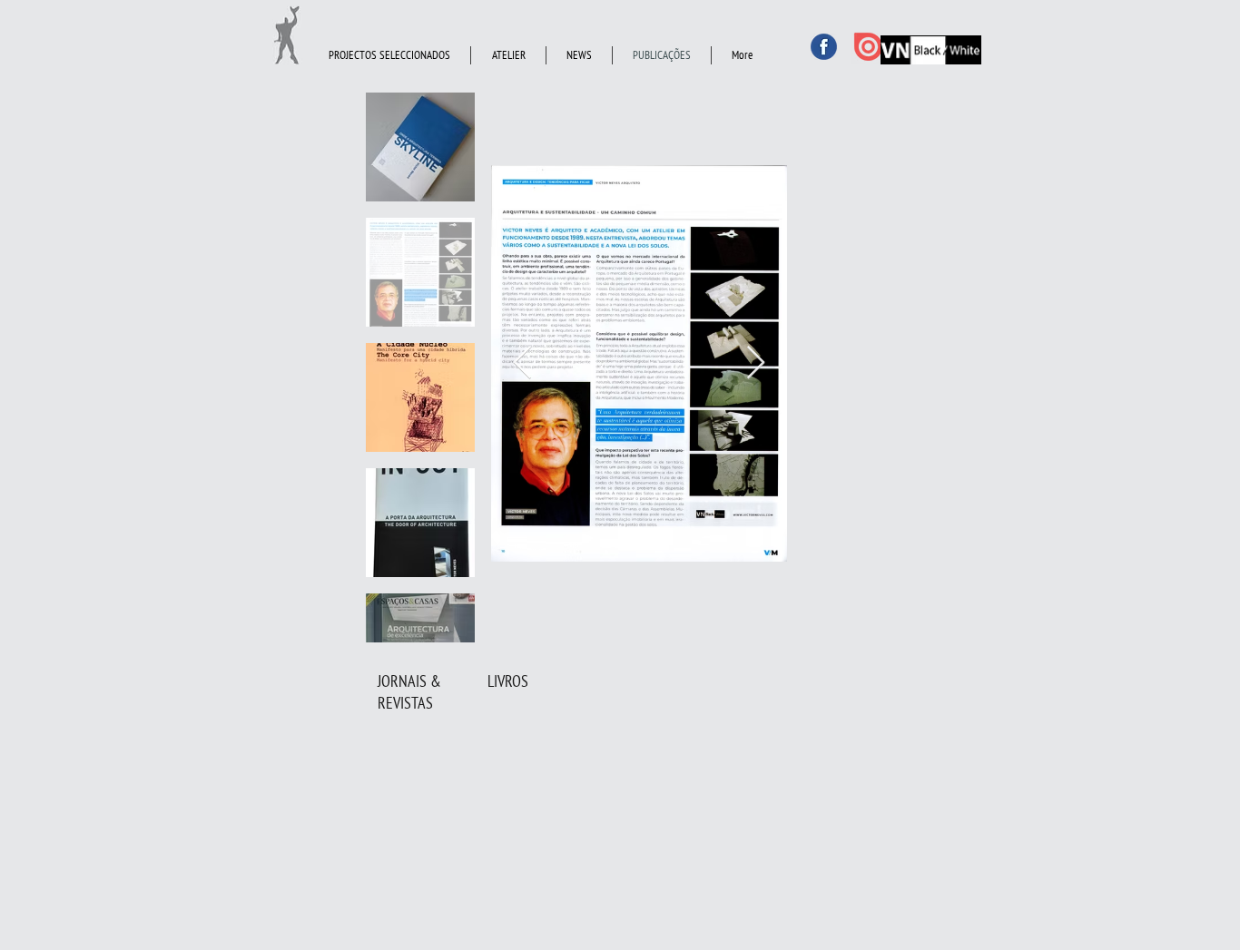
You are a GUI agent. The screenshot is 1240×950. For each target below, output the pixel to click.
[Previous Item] (522, 363)
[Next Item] (755, 363)
